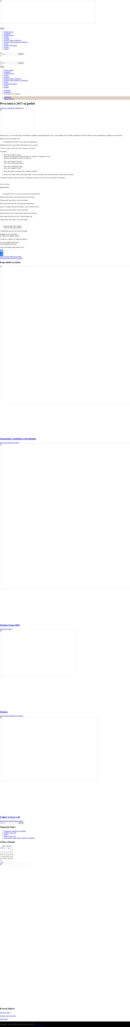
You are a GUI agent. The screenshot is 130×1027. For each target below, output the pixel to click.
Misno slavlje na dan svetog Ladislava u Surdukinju (19, 838)
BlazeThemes (39, 1024)
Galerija (6, 37)
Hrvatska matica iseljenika (8, 1016)
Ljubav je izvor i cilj (10, 817)
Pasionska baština (5, 1012)
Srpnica (4, 712)
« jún (1, 862)
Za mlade (6, 38)
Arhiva (6, 44)
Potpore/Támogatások (10, 45)
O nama (6, 47)
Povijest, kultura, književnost (12, 40)
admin (2, 108)
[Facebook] (65, 251)
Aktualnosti (7, 33)
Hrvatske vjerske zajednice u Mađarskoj (16, 42)
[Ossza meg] (65, 254)
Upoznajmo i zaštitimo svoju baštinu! (18, 438)
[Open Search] (1, 52)
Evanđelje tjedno (9, 35)
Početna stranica (9, 32)
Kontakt (6, 49)
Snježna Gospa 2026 (10, 625)
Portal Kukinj (4, 1019)
